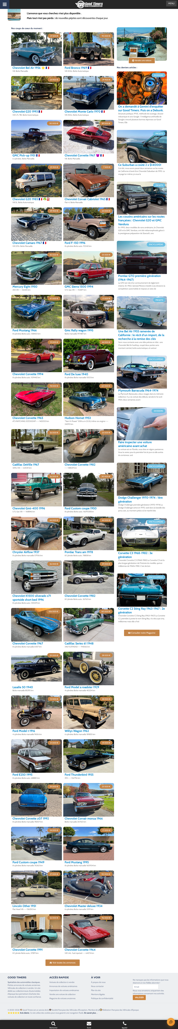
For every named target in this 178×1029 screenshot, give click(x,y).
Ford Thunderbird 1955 (79, 774)
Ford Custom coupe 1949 (28, 862)
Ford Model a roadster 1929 (82, 687)
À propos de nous (98, 982)
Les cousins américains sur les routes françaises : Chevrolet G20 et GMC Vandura (141, 220)
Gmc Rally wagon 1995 (79, 330)
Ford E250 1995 (22, 774)
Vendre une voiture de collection (62, 994)
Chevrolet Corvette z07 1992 (31, 818)
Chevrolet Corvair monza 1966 (84, 818)
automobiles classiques (30, 982)
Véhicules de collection (17, 988)
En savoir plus (90, 1013)
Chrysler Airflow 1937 (26, 552)
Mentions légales (98, 994)
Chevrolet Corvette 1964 (80, 949)
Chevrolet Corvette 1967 (28, 643)
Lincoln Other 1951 (24, 906)
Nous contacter (97, 986)
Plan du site (96, 990)
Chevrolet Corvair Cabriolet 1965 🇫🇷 (87, 199)
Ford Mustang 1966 (25, 330)
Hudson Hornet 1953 (78, 418)
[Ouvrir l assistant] (171, 1022)
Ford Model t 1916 (24, 731)
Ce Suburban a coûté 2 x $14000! (139, 165)
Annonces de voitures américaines (63, 986)
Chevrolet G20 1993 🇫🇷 (27, 111)
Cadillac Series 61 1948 (79, 643)
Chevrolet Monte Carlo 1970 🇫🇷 (85, 111)
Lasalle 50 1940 (23, 687)
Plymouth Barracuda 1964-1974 (138, 390)
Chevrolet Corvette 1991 (28, 949)
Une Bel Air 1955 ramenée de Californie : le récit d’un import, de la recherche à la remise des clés (141, 335)
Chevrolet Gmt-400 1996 (29, 508)
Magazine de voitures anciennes (62, 998)
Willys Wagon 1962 (77, 731)
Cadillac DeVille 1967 (26, 464)
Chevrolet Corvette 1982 (80, 464)
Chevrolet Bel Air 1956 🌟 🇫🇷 (31, 68)
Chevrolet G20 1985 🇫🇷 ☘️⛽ (31, 199)
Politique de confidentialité (102, 998)
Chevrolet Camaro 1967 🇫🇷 (29, 243)
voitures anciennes (32, 985)
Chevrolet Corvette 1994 (28, 374)
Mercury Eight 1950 (25, 286)
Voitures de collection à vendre (61, 982)
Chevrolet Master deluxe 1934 (83, 906)
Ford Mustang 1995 (77, 862)
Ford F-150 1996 (75, 243)
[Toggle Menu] (4, 4)
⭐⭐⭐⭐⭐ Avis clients (18, 1013)
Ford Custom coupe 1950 (81, 508)
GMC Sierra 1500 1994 (79, 286)
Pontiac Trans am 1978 (79, 552)
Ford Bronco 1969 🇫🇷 (78, 68)
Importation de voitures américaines (64, 990)
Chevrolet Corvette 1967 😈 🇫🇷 (84, 155)
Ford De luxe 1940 (76, 374)
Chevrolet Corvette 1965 (28, 418)
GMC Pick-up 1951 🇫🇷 (26, 155)
